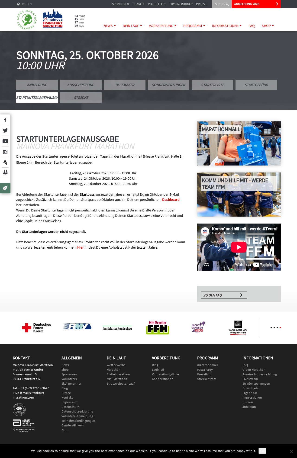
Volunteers (157, 4)
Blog (64, 388)
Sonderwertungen (168, 84)
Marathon (113, 369)
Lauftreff (158, 369)
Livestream (250, 379)
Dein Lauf (131, 25)
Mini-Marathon (117, 379)
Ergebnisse (250, 393)
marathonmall (207, 365)
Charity (138, 4)
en (30, 4)
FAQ (252, 25)
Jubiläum (249, 407)
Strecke (81, 97)
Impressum (69, 402)
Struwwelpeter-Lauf (121, 383)
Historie (247, 402)
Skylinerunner (181, 4)
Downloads (250, 388)
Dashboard (171, 199)
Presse (201, 4)
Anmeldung (37, 84)
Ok (262, 451)
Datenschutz (70, 407)
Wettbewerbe (116, 365)
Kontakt (67, 397)
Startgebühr (256, 84)
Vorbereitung (161, 25)
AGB (64, 430)
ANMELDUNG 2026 (246, 4)
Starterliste (212, 84)
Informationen (225, 25)
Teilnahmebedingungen (78, 421)
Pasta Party (205, 369)
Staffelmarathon (118, 374)
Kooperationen (162, 379)
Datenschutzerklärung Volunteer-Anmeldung (77, 413)
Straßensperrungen (256, 383)
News (108, 25)
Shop (266, 25)
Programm (193, 25)
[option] (36, 328)
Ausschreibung (80, 84)
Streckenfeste (206, 379)
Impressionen (252, 397)
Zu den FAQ (212, 295)
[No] (291, 451)
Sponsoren (120, 4)
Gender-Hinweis (72, 425)
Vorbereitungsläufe (165, 374)
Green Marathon (253, 369)
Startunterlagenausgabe (37, 97)
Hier (80, 247)
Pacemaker (124, 84)
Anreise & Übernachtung (259, 374)
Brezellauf (204, 374)
